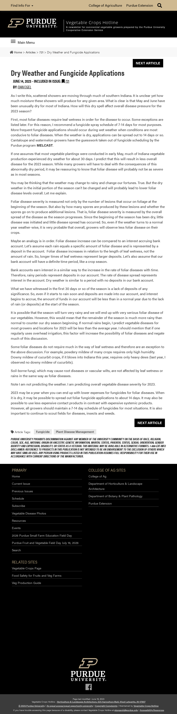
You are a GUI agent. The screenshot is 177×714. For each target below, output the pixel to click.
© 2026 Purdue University (32, 705)
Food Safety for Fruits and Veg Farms (37, 575)
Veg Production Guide (26, 583)
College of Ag (97, 476)
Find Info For (21, 5)
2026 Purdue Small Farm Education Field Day (42, 535)
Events (16, 528)
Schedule (18, 498)
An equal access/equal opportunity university (70, 705)
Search (16, 550)
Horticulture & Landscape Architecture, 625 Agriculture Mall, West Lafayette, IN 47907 (101, 701)
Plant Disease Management (75, 432)
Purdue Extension (139, 5)
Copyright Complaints (106, 705)
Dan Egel (24, 87)
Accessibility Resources (152, 710)
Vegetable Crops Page (26, 568)
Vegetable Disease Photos (29, 513)
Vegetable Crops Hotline (146, 705)
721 (67, 81)
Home (16, 476)
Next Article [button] (148, 62)
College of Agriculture (105, 5)
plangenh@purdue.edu (126, 710)
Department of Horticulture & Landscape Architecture (115, 486)
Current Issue (21, 483)
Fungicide (43, 432)
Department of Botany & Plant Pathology (115, 496)
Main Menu (26, 42)
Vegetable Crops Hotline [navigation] (92, 22)
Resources (19, 520)
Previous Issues (22, 491)
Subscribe (18, 505)
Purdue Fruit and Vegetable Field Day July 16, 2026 (45, 543)
